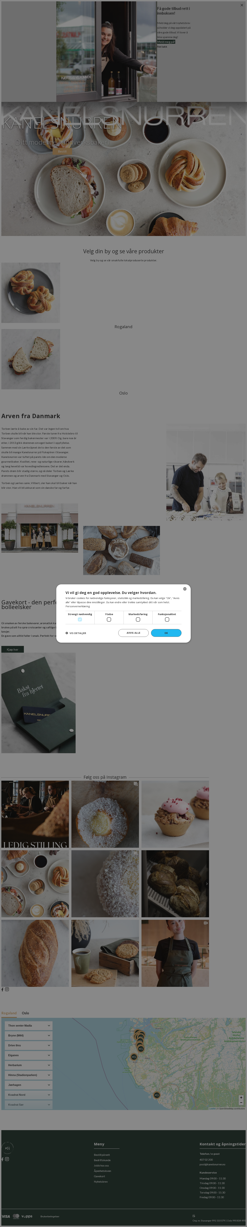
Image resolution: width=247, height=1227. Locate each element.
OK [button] (166, 632)
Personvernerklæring (78, 606)
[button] (76, 633)
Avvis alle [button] (133, 632)
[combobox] (185, 588)
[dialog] (123, 613)
